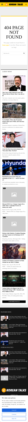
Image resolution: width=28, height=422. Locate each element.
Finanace (5, 76)
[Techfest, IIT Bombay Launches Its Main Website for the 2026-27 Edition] (14, 251)
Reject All (14, 418)
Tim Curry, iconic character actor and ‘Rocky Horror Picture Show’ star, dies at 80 (13, 94)
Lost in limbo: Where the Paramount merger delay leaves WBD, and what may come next (13, 121)
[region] (14, 408)
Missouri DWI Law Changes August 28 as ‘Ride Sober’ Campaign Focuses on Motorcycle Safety (13, 205)
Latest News (7, 71)
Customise (14, 414)
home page (5, 45)
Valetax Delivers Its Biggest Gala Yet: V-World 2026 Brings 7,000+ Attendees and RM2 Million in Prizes (13, 290)
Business (5, 104)
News (4, 188)
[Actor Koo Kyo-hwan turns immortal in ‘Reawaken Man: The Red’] (14, 140)
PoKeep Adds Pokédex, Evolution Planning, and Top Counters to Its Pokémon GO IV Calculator (13, 235)
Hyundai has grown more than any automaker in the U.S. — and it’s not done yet (13, 178)
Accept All (14, 410)
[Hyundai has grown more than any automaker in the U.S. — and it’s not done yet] (14, 167)
